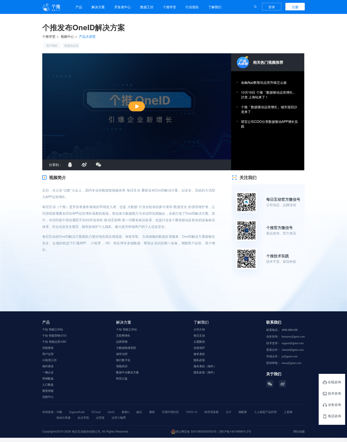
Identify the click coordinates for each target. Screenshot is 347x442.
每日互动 (199, 335)
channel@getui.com (293, 349)
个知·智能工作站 (52, 329)
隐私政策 (199, 360)
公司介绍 (199, 329)
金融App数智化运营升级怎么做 (264, 82)
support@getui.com (293, 343)
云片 (228, 412)
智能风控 (121, 366)
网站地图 (299, 431)
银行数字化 (123, 360)
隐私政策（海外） (205, 372)
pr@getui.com (289, 356)
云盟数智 (199, 341)
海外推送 (48, 366)
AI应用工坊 (49, 360)
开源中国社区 (170, 412)
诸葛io (125, 412)
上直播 (288, 412)
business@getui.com (293, 336)
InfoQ (111, 412)
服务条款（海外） (205, 366)
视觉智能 (48, 390)
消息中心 (48, 397)
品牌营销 (121, 341)
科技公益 (121, 378)
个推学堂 (48, 36)
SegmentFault (77, 412)
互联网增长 (123, 335)
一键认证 (48, 372)
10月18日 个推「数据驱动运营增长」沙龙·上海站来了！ (268, 94)
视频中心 (67, 36)
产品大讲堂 (87, 36)
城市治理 (121, 354)
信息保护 (199, 348)
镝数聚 (242, 412)
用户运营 (48, 354)
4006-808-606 (290, 330)
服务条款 (199, 354)
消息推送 (48, 348)
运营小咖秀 (119, 417)
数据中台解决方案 (127, 372)
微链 (152, 412)
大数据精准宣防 (126, 348)
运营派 (100, 417)
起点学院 (83, 417)
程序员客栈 (211, 412)
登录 (271, 6)
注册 (295, 6)
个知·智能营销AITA (54, 335)
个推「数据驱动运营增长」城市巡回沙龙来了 (269, 109)
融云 (139, 412)
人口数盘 (48, 384)
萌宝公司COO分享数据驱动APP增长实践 (269, 124)
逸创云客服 (63, 417)
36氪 (59, 412)
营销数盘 (48, 378)
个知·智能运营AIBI (54, 341)
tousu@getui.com (291, 363)
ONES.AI (191, 412)
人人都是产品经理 (265, 412)
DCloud (96, 412)
